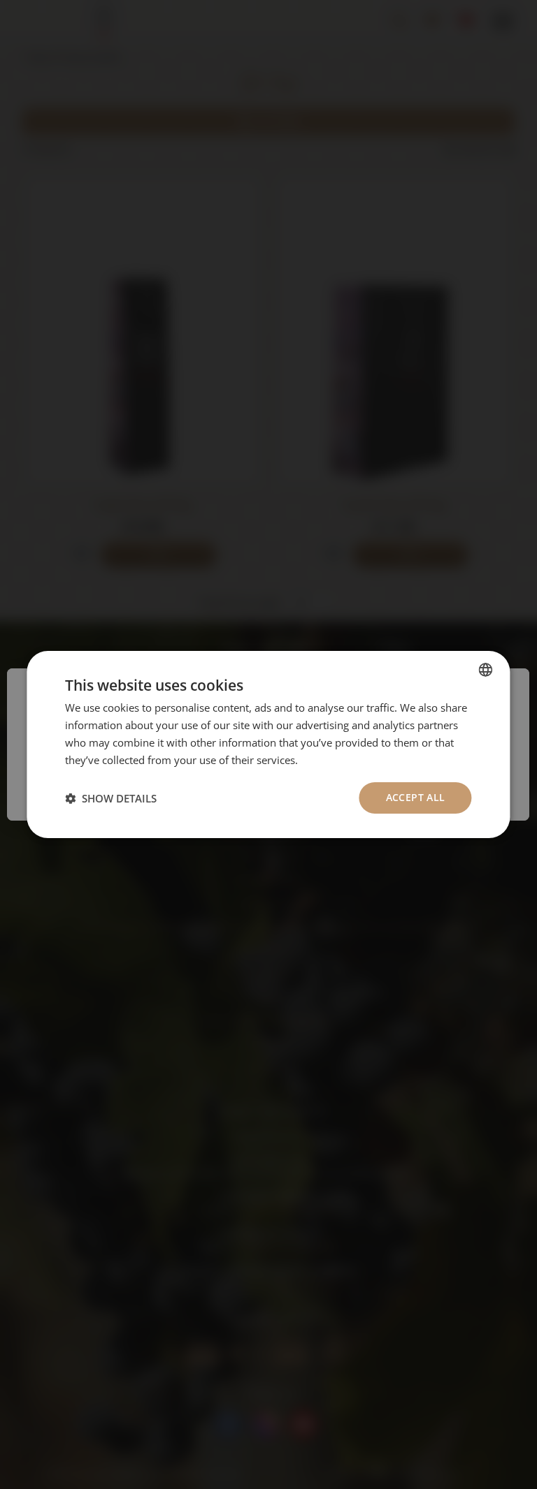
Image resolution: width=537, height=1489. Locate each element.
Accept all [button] (415, 797)
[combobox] (486, 670)
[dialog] (268, 744)
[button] (111, 798)
